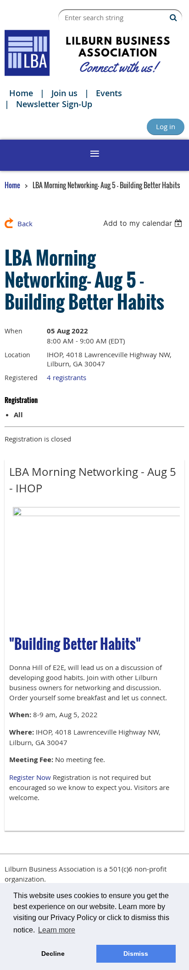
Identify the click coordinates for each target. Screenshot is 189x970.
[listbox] (143, 223)
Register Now (30, 777)
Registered (21, 377)
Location (17, 354)
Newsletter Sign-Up (54, 103)
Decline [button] (53, 953)
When (13, 331)
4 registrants (66, 377)
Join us (64, 92)
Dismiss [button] (135, 953)
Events (109, 92)
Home (21, 92)
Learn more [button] (56, 930)
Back (25, 223)
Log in (165, 126)
